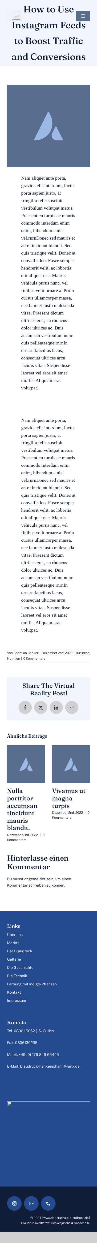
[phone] (48, 1196)
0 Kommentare (34, 658)
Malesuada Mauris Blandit (68, 798)
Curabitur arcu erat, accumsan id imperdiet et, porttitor (26, 805)
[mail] (31, 1196)
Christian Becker (25, 653)
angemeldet (34, 871)
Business (82, 653)
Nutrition (13, 658)
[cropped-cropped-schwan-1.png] (16, 11)
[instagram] (14, 1196)
